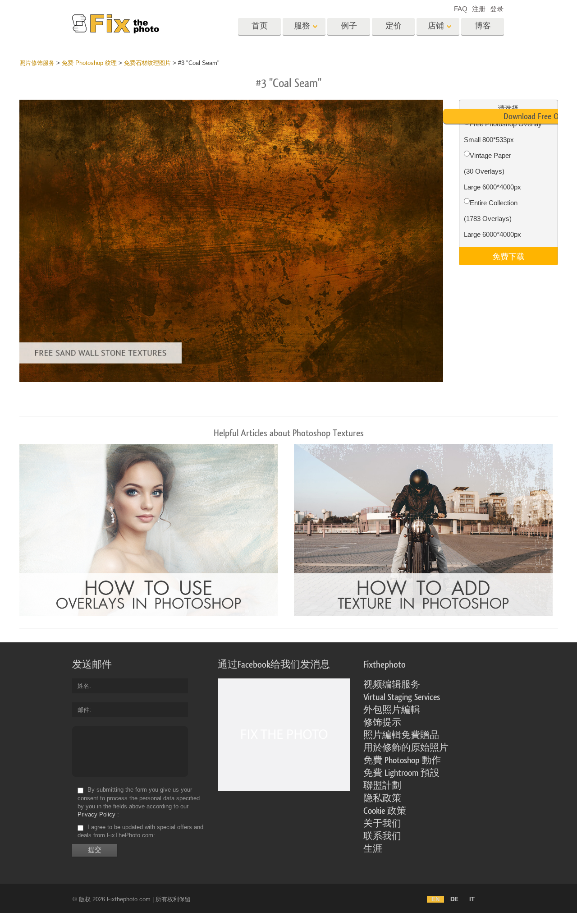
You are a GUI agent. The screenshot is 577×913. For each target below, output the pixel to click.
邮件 (83, 709)
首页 (260, 26)
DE (454, 899)
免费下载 (508, 256)
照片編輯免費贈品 (401, 735)
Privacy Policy (96, 814)
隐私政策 (382, 798)
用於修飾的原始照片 (406, 747)
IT (472, 899)
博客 (483, 26)
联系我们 (382, 836)
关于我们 (382, 823)
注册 (478, 9)
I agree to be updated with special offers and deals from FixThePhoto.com (140, 831)
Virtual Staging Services (401, 697)
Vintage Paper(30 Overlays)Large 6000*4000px (492, 171)
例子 (349, 26)
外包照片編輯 (391, 710)
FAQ (460, 9)
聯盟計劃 (382, 785)
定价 (393, 26)
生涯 (372, 848)
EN (435, 899)
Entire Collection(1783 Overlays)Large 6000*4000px (492, 218)
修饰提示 (382, 722)
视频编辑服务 (391, 684)
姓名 (83, 685)
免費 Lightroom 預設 (401, 773)
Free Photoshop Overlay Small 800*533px (503, 131)
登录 (497, 9)
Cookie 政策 (384, 811)
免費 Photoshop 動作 (402, 760)
